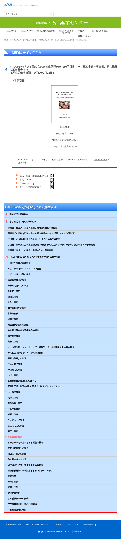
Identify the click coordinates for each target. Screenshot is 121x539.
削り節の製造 (14, 291)
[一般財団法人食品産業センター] (21, 3)
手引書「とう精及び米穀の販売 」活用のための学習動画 (34, 239)
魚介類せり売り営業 (17, 459)
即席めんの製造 (15, 369)
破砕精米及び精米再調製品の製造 (23, 330)
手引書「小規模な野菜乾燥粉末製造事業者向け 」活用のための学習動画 (41, 233)
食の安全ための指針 (14, 524)
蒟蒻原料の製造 (15, 403)
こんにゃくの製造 (16, 420)
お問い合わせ (88, 524)
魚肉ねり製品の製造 (17, 280)
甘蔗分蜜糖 (13, 313)
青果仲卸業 (13, 481)
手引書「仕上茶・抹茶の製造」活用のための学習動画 (32, 228)
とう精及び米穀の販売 (18, 498)
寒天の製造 (13, 431)
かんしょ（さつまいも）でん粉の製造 (25, 353)
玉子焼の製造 (14, 392)
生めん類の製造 (15, 364)
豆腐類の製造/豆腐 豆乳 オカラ (22, 381)
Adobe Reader (100, 159)
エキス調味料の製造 (17, 308)
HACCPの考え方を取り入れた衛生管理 (31, 207)
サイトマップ (11, 14)
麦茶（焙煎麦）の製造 (18, 448)
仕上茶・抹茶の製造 (17, 454)
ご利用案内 (58, 524)
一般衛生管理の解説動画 (19, 263)
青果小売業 (13, 487)
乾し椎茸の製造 (15, 437)
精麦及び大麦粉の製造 (18, 325)
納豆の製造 (13, 397)
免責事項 (77, 531)
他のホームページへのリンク (37, 524)
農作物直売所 (14, 493)
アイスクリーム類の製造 (19, 274)
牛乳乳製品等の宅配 (17, 510)
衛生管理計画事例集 (19, 214)
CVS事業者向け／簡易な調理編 (22, 504)
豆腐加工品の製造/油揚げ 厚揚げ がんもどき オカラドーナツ (36, 386)
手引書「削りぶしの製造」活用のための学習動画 (30, 250)
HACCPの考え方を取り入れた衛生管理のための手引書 (35, 257)
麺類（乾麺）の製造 (17, 358)
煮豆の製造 (13, 414)
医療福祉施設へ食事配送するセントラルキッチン (30, 470)
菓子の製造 (13, 341)
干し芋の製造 (14, 409)
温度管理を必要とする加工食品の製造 (25, 465)
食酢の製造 (13, 302)
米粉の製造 (13, 319)
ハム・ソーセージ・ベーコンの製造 (24, 269)
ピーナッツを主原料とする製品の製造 (25, 442)
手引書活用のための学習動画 (23, 221)
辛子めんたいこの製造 (18, 285)
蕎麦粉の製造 (14, 336)
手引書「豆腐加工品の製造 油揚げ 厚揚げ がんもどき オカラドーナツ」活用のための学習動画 (51, 244)
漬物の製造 (13, 296)
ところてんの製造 (16, 425)
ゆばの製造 (13, 375)
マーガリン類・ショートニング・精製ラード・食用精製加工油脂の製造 (41, 347)
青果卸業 (12, 476)
